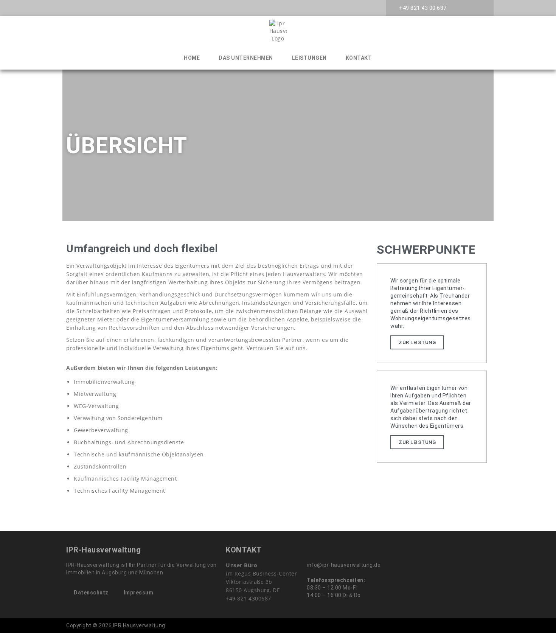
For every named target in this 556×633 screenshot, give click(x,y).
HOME (192, 58)
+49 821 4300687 (248, 598)
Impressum (139, 593)
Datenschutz (91, 593)
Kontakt (359, 58)
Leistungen (309, 58)
